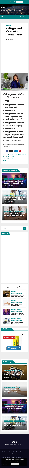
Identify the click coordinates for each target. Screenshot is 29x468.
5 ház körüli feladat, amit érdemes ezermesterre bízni (14, 215)
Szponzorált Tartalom (19, 195)
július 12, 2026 (9, 394)
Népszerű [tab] (19, 287)
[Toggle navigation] (26, 17)
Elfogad (14, 464)
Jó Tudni (8, 25)
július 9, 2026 (9, 411)
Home (2, 457)
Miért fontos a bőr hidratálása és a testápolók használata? (18, 305)
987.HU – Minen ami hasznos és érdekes (14, 457)
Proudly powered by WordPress (9, 451)
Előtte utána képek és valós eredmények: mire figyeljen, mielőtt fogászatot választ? (17, 297)
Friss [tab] (8, 287)
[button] (21, 16)
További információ (21, 461)
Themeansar (14, 453)
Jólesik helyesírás (20, 154)
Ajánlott (6, 195)
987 (3, 7)
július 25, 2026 (9, 377)
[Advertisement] (14, 57)
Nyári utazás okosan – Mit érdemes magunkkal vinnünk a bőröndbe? (14, 199)
